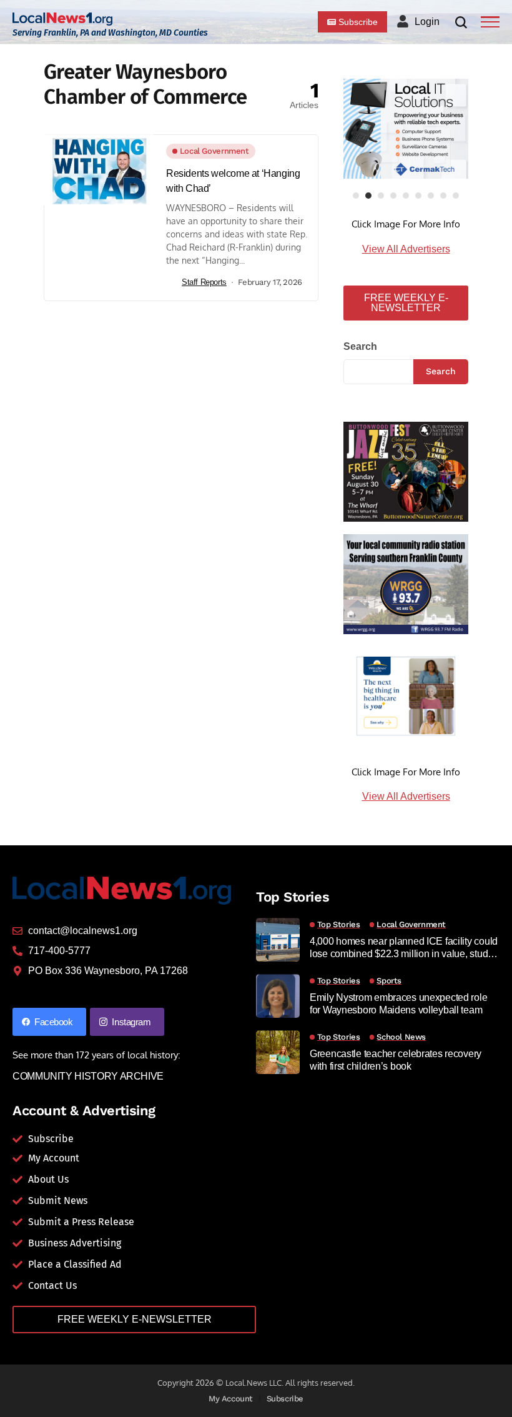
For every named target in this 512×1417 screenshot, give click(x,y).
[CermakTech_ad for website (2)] (405, 129)
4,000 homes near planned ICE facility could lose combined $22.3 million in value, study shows (404, 947)
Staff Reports (204, 282)
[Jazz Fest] (405, 470)
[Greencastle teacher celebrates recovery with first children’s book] (278, 1052)
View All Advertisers (406, 249)
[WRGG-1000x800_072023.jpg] (405, 583)
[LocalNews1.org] (62, 19)
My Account (231, 1398)
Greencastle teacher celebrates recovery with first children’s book (395, 1059)
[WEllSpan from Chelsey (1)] (405, 695)
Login (427, 21)
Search (360, 346)
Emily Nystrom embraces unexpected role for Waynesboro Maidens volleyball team (398, 1003)
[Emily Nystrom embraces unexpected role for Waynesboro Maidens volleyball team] (278, 996)
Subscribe (285, 1398)
